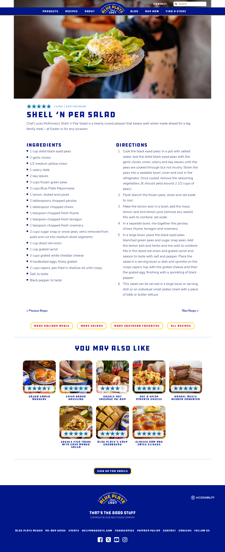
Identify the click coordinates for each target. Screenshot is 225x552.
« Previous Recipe (37, 310)
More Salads (92, 326)
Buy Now (153, 11)
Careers (185, 530)
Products (50, 11)
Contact (160, 3)
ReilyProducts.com (97, 530)
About (90, 11)
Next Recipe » (190, 310)
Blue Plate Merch (29, 530)
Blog (134, 11)
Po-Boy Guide (55, 530)
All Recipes (181, 326)
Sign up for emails (112, 471)
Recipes (71, 11)
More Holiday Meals (52, 326)
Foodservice (124, 530)
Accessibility (205, 497)
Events (74, 530)
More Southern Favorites (137, 326)
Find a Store (176, 11)
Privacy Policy (148, 530)
